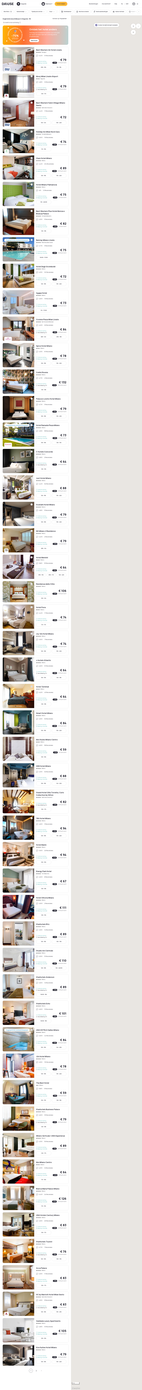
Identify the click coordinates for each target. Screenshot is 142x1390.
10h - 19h (59, 941)
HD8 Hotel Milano (35, 775)
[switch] (66, 12)
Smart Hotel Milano (35, 722)
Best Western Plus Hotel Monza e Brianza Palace (35, 221)
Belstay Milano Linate (35, 249)
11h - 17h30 (44, 310)
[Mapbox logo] (76, 1388)
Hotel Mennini (35, 567)
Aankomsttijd (20, 11)
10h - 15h (59, 442)
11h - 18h (59, 67)
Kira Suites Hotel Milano (35, 1355)
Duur (50, 11)
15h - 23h (59, 1312)
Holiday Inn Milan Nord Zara (35, 141)
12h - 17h (43, 1153)
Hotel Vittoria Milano (35, 907)
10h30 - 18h (43, 994)
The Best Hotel (35, 1092)
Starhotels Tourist (35, 1251)
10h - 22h (61, 575)
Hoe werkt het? (106, 4)
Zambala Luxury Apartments (35, 1330)
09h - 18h (59, 337)
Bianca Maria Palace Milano (35, 1198)
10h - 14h (43, 122)
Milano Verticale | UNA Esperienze (35, 1145)
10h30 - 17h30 (44, 257)
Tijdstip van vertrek (36, 11)
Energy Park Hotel (35, 880)
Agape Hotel (35, 302)
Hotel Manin (35, 854)
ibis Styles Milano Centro (35, 749)
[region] (106, 702)
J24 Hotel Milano (35, 1066)
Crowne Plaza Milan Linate (35, 329)
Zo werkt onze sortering (11, 22)
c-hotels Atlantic (35, 669)
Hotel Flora (35, 617)
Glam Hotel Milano (35, 167)
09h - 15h (41, 575)
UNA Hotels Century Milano (35, 1224)
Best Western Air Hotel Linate (35, 59)
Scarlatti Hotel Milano (35, 514)
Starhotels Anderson (35, 986)
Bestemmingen (93, 4)
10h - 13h (43, 1100)
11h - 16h (43, 1179)
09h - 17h (51, 575)
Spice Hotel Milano (35, 355)
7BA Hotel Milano (35, 828)
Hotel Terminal (35, 696)
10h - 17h (43, 94)
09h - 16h (43, 67)
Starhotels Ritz (35, 933)
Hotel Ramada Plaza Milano (35, 434)
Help (115, 4)
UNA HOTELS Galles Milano (35, 1039)
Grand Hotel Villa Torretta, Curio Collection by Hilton (35, 801)
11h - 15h (43, 149)
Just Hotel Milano (35, 487)
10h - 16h (43, 757)
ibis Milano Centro (35, 1171)
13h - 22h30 (43, 202)
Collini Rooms (35, 382)
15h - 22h (59, 175)
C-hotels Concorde (35, 461)
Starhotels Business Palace (35, 1119)
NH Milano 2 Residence (35, 540)
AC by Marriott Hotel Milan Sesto (35, 1304)
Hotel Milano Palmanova (35, 194)
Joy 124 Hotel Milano (35, 643)
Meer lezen (34, 40)
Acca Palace (35, 1277)
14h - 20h (59, 1047)
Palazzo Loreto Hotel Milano (35, 408)
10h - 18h (43, 175)
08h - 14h (43, 337)
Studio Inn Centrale (35, 960)
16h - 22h (59, 122)
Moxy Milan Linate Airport (35, 86)
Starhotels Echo (35, 1013)
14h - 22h (59, 783)
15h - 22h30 (59, 968)
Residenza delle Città (35, 591)
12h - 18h (59, 1100)
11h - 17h (43, 624)
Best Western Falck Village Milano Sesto (35, 113)
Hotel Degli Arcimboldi (35, 276)
